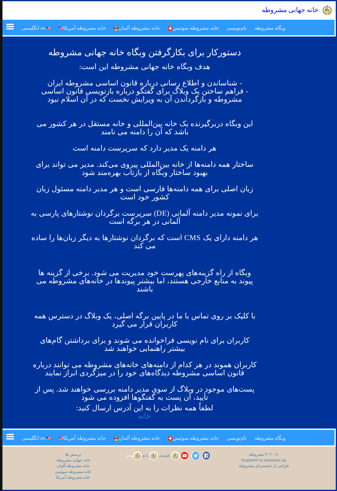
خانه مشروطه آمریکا (84, 28)
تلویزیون (165, 455)
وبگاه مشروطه (270, 28)
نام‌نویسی (237, 28)
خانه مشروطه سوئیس (196, 28)
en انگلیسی (34, 28)
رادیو (146, 455)
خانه (144, 416)
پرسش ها (73, 454)
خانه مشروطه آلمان (139, 28)
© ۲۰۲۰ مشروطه (264, 454)
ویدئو (129, 455)
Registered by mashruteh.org (264, 460)
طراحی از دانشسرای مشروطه (264, 465)
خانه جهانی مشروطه (73, 460)
